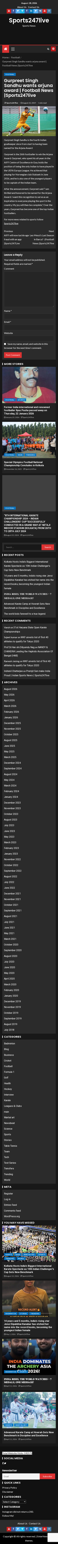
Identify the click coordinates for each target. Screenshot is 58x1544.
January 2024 (11, 797)
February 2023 (11, 848)
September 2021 (13, 910)
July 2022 (9, 882)
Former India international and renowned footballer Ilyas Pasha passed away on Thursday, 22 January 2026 (27, 410)
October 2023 (11, 814)
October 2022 (11, 865)
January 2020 (11, 995)
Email (7, 321)
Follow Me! (8, 1515)
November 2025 (12, 728)
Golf (6, 1077)
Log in (7, 1199)
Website (8, 333)
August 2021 (10, 916)
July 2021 (9, 922)
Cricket (7, 1060)
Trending (30, 455)
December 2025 (12, 723)
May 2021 (9, 933)
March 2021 (10, 939)
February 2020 (11, 990)
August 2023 (10, 819)
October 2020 (11, 944)
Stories (8, 1140)
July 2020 (9, 961)
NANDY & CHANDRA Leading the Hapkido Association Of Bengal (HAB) (28, 651)
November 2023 (12, 808)
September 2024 (13, 768)
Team (7, 1151)
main (20, 455)
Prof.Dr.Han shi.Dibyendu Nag (19, 647)
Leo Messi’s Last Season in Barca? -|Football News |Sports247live (42, 237)
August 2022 (10, 876)
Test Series (10, 1162)
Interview (9, 1094)
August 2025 (10, 740)
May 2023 (9, 836)
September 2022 (13, 870)
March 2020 (10, 984)
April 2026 (9, 700)
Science (8, 1128)
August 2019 (10, 1024)
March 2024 (10, 785)
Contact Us (33, 7)
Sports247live (29, 20)
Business (9, 1055)
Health (7, 1083)
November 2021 (12, 899)
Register (8, 1193)
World (7, 1180)
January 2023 (11, 853)
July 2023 (9, 825)
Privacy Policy (9, 1487)
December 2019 (12, 1001)
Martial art (9, 1117)
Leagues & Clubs (13, 1106)
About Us (21, 7)
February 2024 (11, 791)
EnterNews (42, 1536)
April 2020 (9, 978)
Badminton (9, 1043)
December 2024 (12, 762)
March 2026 (10, 706)
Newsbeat (9, 1123)
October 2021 (11, 904)
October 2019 (11, 1012)
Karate (7, 1100)
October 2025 (11, 734)
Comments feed (12, 1210)
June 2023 (9, 831)
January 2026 (11, 717)
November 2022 (12, 859)
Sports (21, 400)
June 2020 (9, 967)
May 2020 (9, 973)
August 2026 (10, 689)
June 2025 (9, 745)
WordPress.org (12, 1216)
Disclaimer (7, 1491)
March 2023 (10, 842)
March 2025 (10, 757)
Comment (9, 268)
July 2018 (9, 1029)
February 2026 (11, 711)
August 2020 (10, 956)
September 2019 (13, 1018)
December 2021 (12, 893)
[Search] (48, 49)
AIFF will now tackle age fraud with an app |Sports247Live (16, 237)
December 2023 (12, 802)
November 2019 (12, 1007)
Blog (6, 1049)
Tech (6, 1157)
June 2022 (9, 887)
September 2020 (13, 950)
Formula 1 (9, 1072)
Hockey (8, 1089)
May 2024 (9, 780)
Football (10, 74)
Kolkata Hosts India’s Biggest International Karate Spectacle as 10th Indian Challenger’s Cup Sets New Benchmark (27, 565)
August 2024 (10, 774)
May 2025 (9, 751)
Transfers (9, 1168)
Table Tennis (10, 1145)
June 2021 (9, 927)
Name (8, 310)
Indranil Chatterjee (13, 671)
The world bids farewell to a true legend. (25, 613)
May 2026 (9, 694)
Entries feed (10, 1205)
